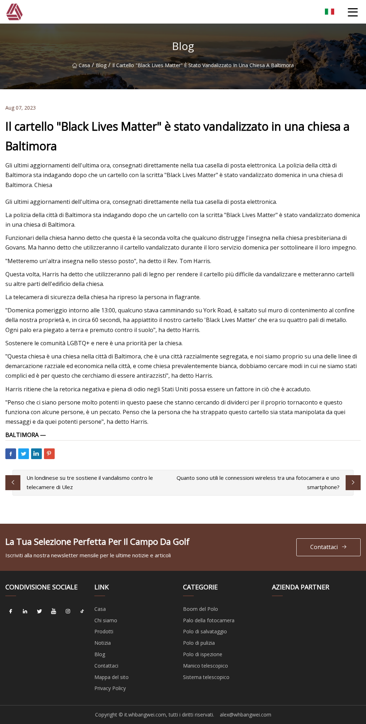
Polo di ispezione (202, 654)
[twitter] (39, 611)
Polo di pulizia (199, 642)
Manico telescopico (205, 665)
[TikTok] (82, 611)
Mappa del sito (111, 677)
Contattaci (324, 547)
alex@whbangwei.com (245, 714)
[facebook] (10, 611)
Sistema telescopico (206, 677)
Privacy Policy (110, 688)
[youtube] (53, 611)
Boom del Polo (200, 608)
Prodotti (103, 631)
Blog (101, 65)
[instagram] (68, 611)
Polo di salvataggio (205, 631)
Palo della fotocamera (208, 620)
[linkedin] (25, 611)
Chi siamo (105, 620)
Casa (84, 65)
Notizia (102, 642)
